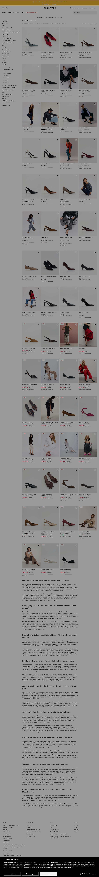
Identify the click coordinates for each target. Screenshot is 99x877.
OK (48, 873)
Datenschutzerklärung (67, 867)
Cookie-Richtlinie (51, 867)
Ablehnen (12, 874)
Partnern (44, 864)
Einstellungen (30, 874)
